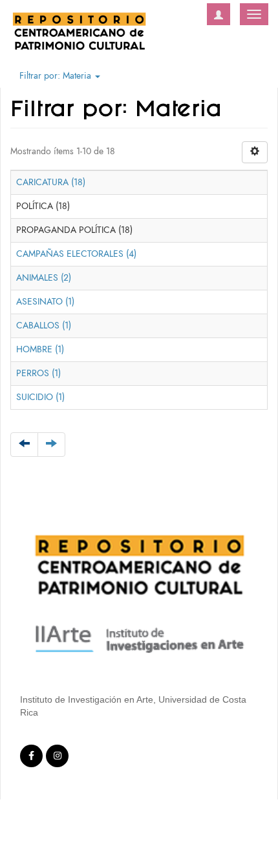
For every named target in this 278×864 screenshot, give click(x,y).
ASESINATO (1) (45, 302)
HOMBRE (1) (40, 349)
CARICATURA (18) (50, 182)
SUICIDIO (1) (40, 397)
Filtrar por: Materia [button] (56, 76)
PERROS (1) (38, 373)
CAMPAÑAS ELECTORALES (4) (76, 254)
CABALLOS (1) (43, 325)
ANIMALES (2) (43, 278)
